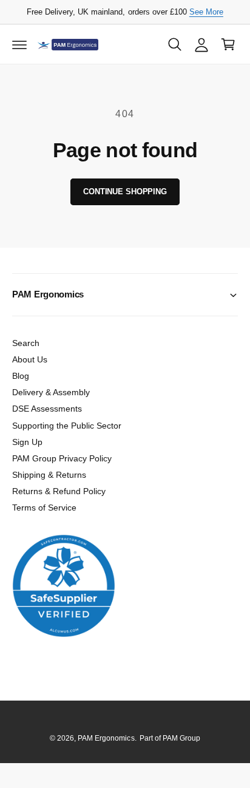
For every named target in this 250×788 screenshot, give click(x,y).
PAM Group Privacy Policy (62, 458)
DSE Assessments (47, 408)
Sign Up (27, 442)
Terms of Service (44, 507)
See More (206, 11)
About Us (29, 359)
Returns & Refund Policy (59, 491)
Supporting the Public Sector (66, 425)
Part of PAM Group (170, 738)
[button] (19, 44)
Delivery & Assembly (51, 392)
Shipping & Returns (49, 475)
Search (25, 343)
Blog (20, 376)
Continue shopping (125, 191)
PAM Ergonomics (106, 738)
